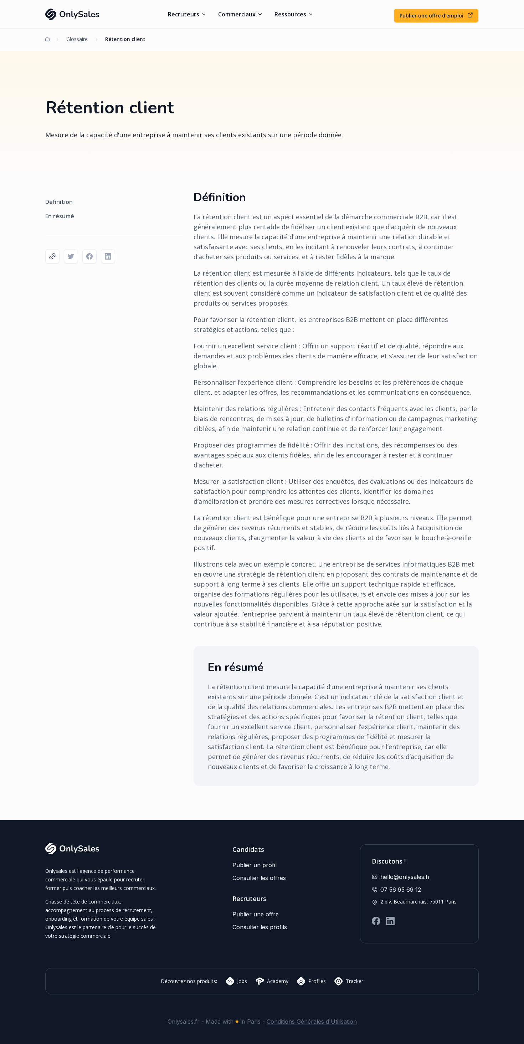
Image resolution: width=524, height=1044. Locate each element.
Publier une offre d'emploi (432, 15)
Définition (59, 202)
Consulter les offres (259, 877)
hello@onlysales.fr (405, 876)
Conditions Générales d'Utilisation (312, 1021)
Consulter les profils (259, 927)
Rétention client (124, 39)
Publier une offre (255, 914)
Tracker (354, 981)
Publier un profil (254, 865)
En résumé (59, 216)
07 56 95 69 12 (400, 889)
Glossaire (77, 39)
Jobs (242, 981)
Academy (277, 981)
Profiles (317, 981)
